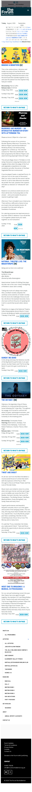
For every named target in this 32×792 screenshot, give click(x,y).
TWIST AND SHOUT (9, 472)
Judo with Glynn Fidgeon (12, 646)
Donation (11, 4)
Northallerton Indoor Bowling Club (16, 662)
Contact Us (6, 720)
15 (19, 33)
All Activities (9, 643)
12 (25, 31)
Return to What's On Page (14, 107)
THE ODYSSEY (7, 400)
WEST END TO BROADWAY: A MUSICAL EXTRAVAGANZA (13, 587)
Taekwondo (8, 669)
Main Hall (8, 681)
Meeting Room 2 (10, 690)
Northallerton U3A (11, 666)
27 (11, 38)
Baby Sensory (9, 655)
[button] (14, 2)
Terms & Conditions (10, 745)
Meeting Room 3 (10, 693)
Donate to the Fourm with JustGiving (16, 755)
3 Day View (11, 42)
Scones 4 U (8, 672)
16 (20, 33)
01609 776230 (8, 766)
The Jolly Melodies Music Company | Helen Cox (16, 651)
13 (26, 31)
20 (26, 33)
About (5, 712)
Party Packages (10, 699)
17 (22, 33)
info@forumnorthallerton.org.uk (14, 768)
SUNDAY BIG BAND (9, 358)
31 (6, 40)
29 (14, 38)
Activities (6, 639)
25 (8, 38)
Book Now (23, 91)
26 (9, 38)
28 (12, 38)
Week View (18, 42)
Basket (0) (19, 7)
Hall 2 (7, 684)
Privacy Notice (8, 747)
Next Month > (29, 29)
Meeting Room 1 (9, 687)
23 (20, 36)
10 (22, 31)
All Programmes (10, 635)
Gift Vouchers (20, 4)
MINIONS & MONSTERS (10, 65)
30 (16, 38)
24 (6, 38)
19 (25, 33)
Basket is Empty (9, 7)
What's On (6, 630)
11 (23, 31)
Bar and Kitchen (10, 696)
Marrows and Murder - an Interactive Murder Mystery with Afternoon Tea (15, 130)
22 (19, 36)
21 (17, 36)
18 (23, 33)
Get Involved (7, 703)
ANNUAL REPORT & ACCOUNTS (13, 716)
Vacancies (8, 708)
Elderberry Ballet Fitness (14, 659)
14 (17, 33)
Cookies (6, 749)
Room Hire (6, 677)
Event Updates (9, 743)
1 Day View (5, 42)
